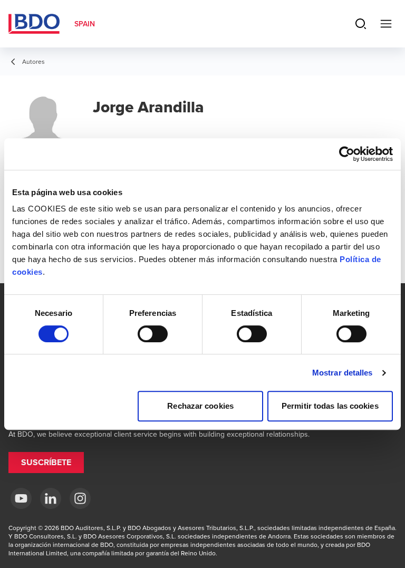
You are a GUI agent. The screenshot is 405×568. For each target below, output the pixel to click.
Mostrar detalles (342, 372)
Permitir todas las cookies (330, 405)
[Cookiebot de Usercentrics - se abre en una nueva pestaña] (347, 154)
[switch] (153, 333)
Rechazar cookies (200, 405)
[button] (46, 462)
